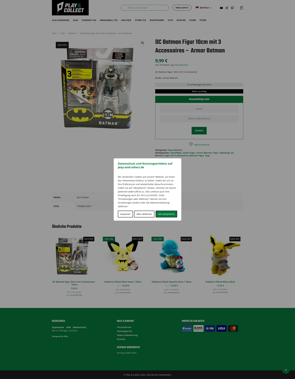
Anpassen (125, 214)
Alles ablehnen (144, 214)
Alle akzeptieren (166, 214)
